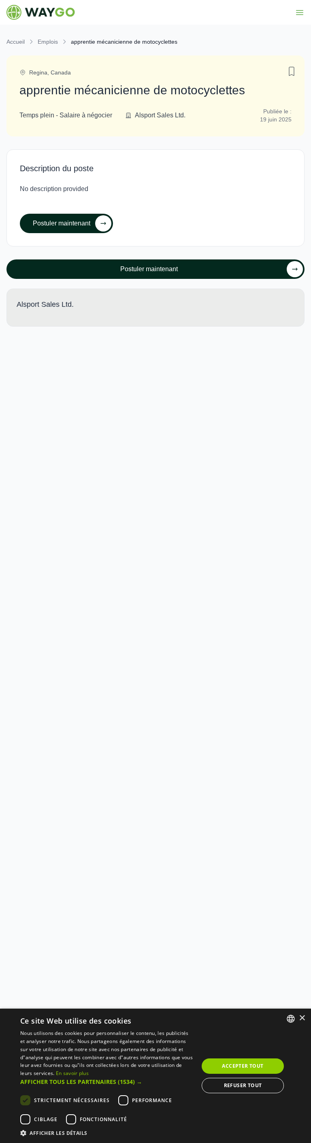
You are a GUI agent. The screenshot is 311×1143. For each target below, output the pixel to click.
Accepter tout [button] (242, 1065)
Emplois (48, 41)
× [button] (302, 1018)
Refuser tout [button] (243, 1085)
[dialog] (155, 1076)
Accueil (15, 41)
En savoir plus (72, 1073)
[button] (107, 1081)
